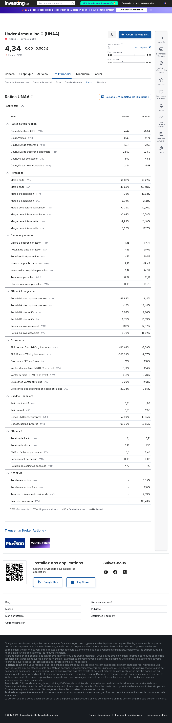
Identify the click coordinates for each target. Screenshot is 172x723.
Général (10, 74)
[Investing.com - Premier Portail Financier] (18, 3)
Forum (98, 74)
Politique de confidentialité (128, 715)
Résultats (101, 82)
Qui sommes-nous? (101, 602)
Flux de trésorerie (73, 82)
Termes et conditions (99, 715)
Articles (42, 74)
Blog (7, 602)
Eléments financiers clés (17, 82)
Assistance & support (103, 615)
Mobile (9, 609)
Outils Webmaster (15, 622)
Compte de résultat (42, 82)
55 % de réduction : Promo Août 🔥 (99, 3)
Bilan (58, 82)
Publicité (96, 609)
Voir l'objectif (141, 47)
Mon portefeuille (14, 615)
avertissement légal (157, 715)
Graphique (26, 74)
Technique (83, 74)
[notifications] (159, 3)
